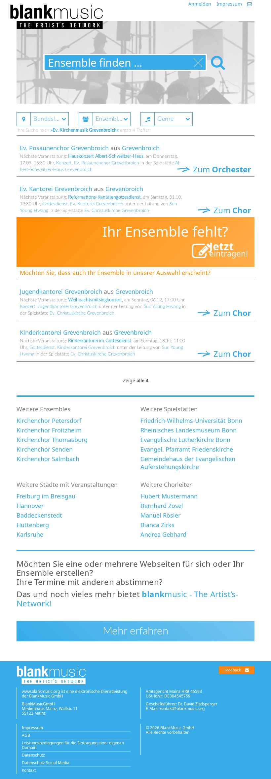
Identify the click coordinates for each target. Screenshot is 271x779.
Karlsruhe (30, 534)
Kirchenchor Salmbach (48, 459)
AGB (26, 735)
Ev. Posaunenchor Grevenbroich (64, 148)
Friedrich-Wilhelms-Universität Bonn (191, 420)
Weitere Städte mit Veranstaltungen (67, 485)
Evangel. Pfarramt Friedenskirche (186, 449)
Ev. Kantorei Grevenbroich (56, 189)
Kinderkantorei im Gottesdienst (99, 341)
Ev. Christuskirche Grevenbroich (116, 210)
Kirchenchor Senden (45, 449)
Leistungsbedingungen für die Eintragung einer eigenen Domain (73, 745)
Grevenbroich (141, 148)
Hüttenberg (33, 525)
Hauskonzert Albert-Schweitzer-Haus (105, 156)
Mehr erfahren (136, 631)
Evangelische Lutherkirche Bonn (185, 440)
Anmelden (199, 4)
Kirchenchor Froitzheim (49, 430)
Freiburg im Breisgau (46, 496)
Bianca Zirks (157, 525)
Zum (221, 169)
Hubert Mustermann (169, 496)
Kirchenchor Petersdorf (49, 420)
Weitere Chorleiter (166, 485)
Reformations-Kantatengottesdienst (104, 197)
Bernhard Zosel (161, 506)
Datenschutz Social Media (45, 762)
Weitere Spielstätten (169, 409)
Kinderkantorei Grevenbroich (60, 332)
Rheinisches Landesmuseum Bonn (188, 430)
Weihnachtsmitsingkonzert (95, 300)
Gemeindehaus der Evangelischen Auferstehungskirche (187, 463)
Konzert (64, 163)
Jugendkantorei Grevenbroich (61, 291)
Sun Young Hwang (162, 306)
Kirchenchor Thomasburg (52, 440)
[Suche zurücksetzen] (198, 62)
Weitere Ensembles (43, 409)
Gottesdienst (55, 204)
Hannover (30, 506)
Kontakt (29, 770)
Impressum (229, 4)
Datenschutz (33, 755)
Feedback (232, 670)
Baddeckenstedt (39, 515)
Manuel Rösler (160, 515)
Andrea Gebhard (163, 534)
